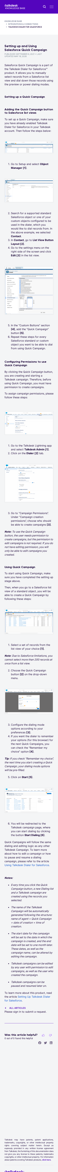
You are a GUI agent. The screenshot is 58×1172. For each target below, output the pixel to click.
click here (46, 1160)
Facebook (39, 1042)
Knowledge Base (13, 21)
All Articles (17, 1008)
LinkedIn (51, 1042)
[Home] (15, 7)
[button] (43, 1035)
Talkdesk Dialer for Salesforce (25, 27)
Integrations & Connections (23, 24)
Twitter (45, 1042)
